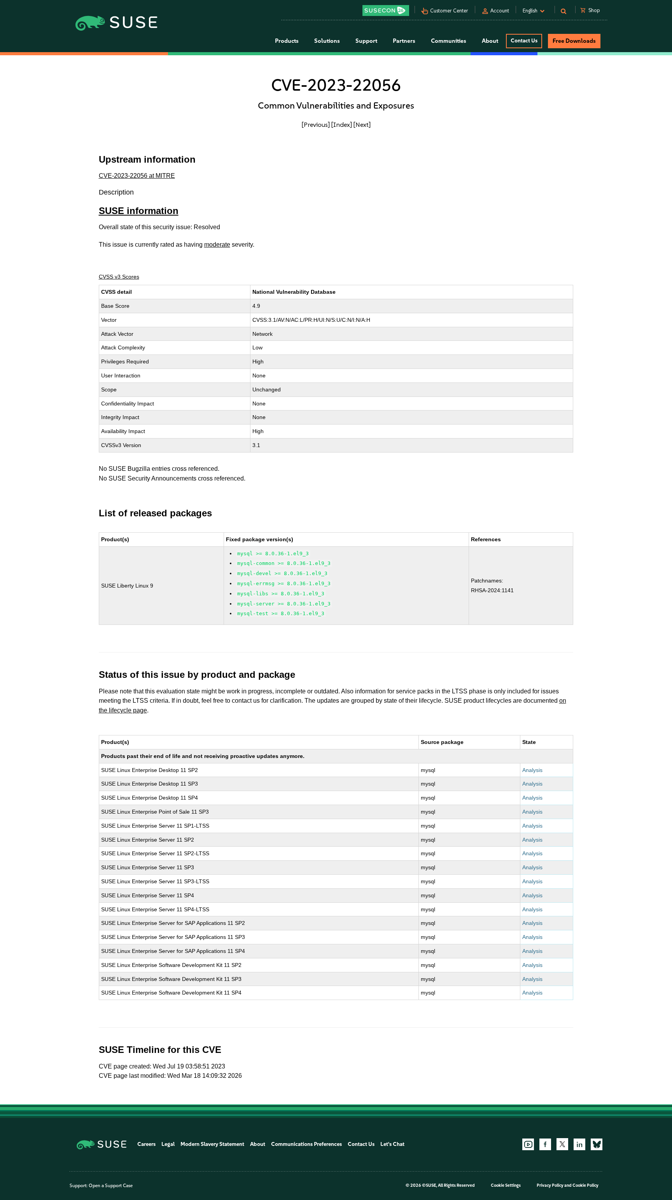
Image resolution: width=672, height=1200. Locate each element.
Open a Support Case (111, 1185)
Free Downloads (574, 40)
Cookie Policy (585, 1185)
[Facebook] (545, 1144)
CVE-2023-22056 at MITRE (137, 175)
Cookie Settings (506, 1185)
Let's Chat (392, 1144)
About (257, 1144)
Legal (168, 1144)
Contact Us (524, 40)
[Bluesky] (596, 1144)
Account (499, 11)
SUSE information (138, 210)
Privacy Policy (550, 1185)
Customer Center (449, 11)
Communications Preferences (306, 1144)
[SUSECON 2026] (385, 10)
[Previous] (316, 124)
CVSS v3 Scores (119, 277)
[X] (562, 1144)
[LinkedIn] (579, 1144)
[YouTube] (528, 1144)
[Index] (341, 124)
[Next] (362, 124)
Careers (146, 1144)
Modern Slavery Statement (212, 1144)
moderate (217, 244)
